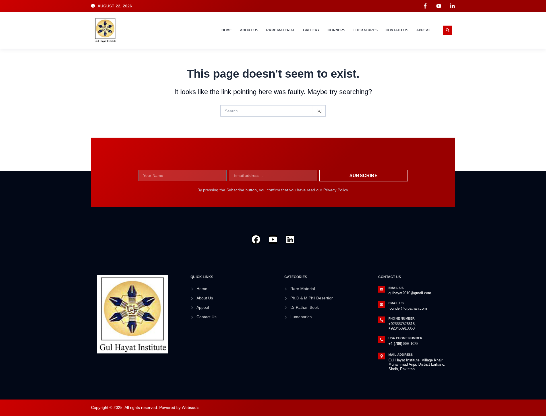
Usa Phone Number (405, 338)
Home (227, 30)
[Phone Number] (381, 319)
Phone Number (401, 318)
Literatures (365, 30)
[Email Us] (381, 289)
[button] (447, 30)
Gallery (311, 30)
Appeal (423, 30)
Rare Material (280, 30)
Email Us (396, 287)
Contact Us (397, 30)
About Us (249, 30)
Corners (336, 30)
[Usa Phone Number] (381, 339)
